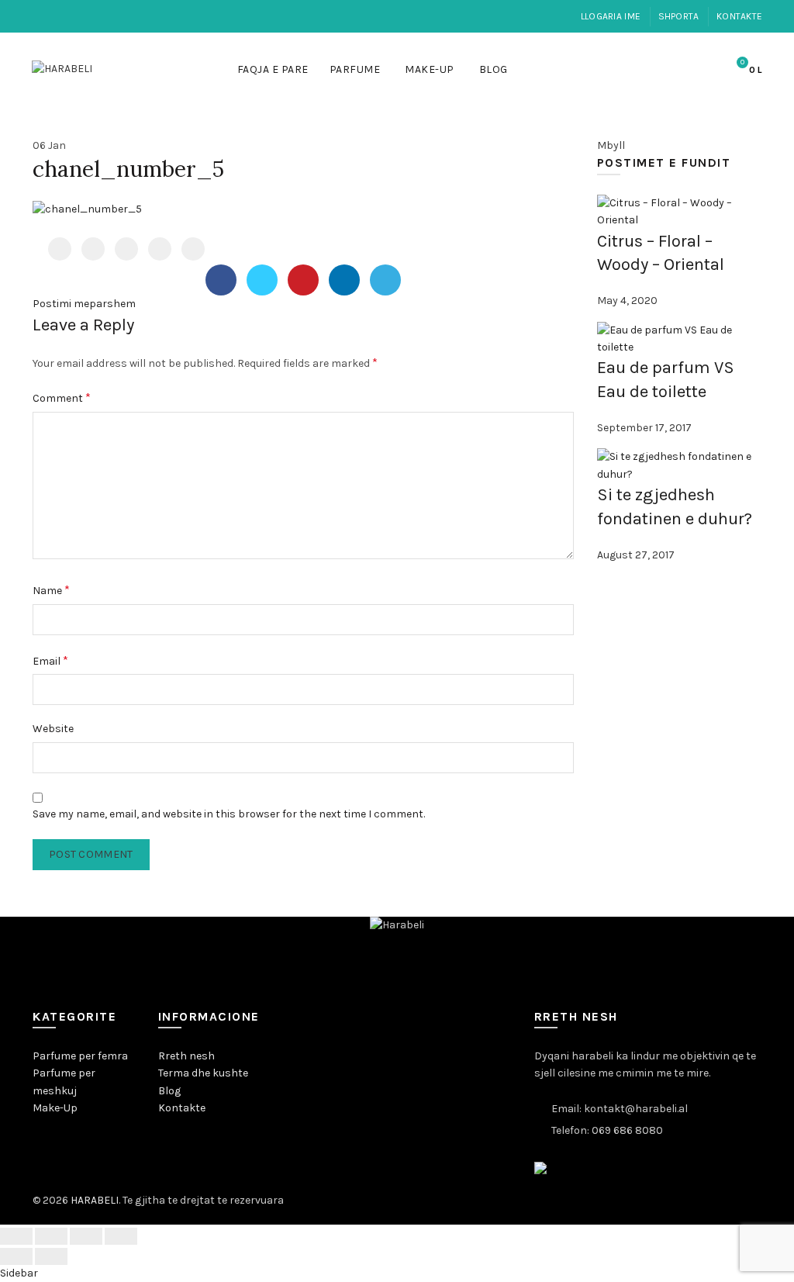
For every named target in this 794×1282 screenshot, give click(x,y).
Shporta (678, 16)
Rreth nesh (186, 1056)
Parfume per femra (80, 1056)
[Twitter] (93, 249)
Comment (62, 397)
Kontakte (739, 16)
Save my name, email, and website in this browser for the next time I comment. (229, 814)
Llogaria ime (611, 16)
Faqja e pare (273, 69)
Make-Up (429, 69)
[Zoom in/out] (121, 1236)
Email (50, 660)
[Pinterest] (126, 249)
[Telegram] (193, 249)
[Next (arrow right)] (51, 1256)
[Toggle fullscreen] (86, 1236)
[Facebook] (59, 249)
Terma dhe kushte (203, 1073)
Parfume (355, 69)
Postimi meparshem (84, 303)
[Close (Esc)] (16, 1236)
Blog (493, 69)
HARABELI (95, 1200)
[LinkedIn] (159, 249)
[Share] (51, 1236)
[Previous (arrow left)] (16, 1256)
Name (51, 589)
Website (53, 728)
